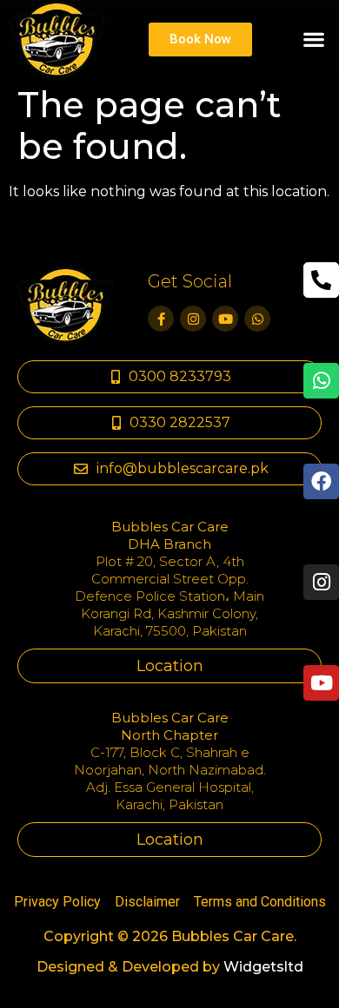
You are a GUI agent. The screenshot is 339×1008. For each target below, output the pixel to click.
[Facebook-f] (161, 319)
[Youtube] (225, 319)
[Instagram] (193, 319)
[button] (313, 39)
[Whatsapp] (257, 319)
